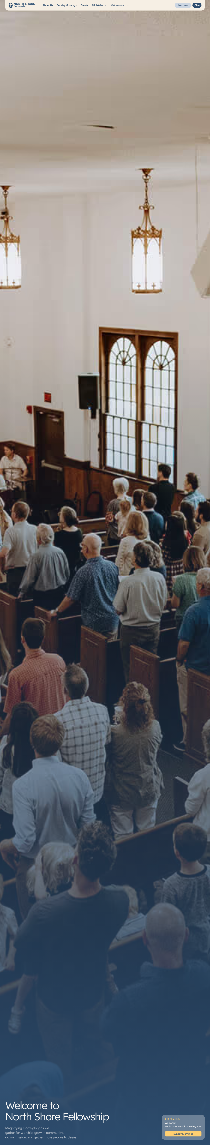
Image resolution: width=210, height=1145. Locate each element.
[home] (22, 5)
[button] (99, 5)
